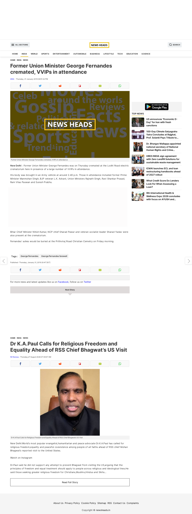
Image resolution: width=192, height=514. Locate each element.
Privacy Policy (72, 503)
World (34, 54)
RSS (110, 503)
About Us (58, 503)
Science (146, 54)
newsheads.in (103, 510)
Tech (120, 54)
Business (95, 54)
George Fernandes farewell (54, 256)
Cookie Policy (88, 503)
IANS (12, 79)
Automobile (79, 54)
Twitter (87, 281)
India (24, 54)
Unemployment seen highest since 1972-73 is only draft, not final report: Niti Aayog (3, 260)
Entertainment (61, 54)
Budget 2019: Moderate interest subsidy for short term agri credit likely (188, 260)
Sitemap (101, 503)
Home (15, 54)
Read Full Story (70, 482)
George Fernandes (29, 256)
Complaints (133, 503)
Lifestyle (108, 54)
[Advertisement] (96, 19)
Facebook (63, 281)
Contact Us (119, 503)
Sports (45, 54)
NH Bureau (14, 357)
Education (132, 54)
